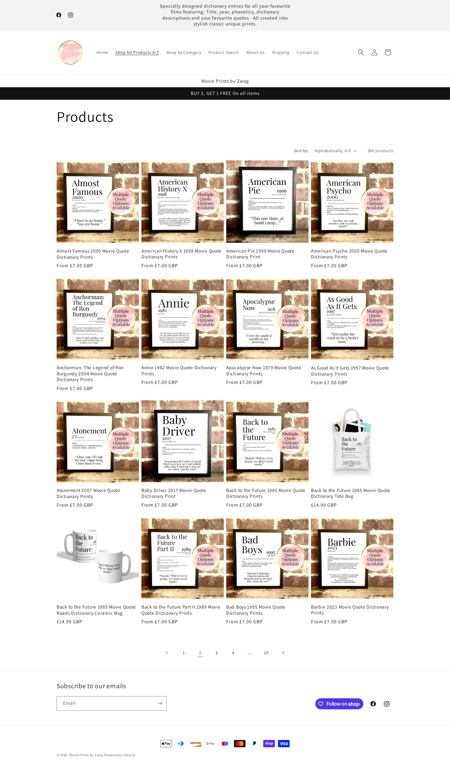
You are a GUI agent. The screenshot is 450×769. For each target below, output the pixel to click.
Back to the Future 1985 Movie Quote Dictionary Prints (266, 493)
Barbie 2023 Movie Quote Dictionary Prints (350, 610)
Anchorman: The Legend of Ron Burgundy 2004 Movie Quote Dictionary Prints (90, 373)
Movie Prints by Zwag (86, 755)
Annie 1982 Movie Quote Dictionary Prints (179, 370)
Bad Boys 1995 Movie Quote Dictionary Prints (256, 610)
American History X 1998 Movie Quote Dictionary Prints (181, 254)
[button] (361, 52)
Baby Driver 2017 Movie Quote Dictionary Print (173, 493)
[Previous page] (167, 652)
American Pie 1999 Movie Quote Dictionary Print (260, 254)
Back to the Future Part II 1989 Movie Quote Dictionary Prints (181, 610)
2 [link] (200, 652)
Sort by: (301, 150)
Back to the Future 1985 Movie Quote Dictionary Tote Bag (350, 493)
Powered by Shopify (120, 755)
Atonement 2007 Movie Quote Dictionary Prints (88, 493)
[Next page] (283, 652)
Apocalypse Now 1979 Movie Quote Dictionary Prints (263, 370)
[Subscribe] (160, 703)
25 (266, 652)
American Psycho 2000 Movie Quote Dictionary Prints (349, 254)
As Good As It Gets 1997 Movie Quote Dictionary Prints (350, 371)
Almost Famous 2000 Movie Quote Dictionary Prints (93, 254)
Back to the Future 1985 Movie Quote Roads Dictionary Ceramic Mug (96, 610)
